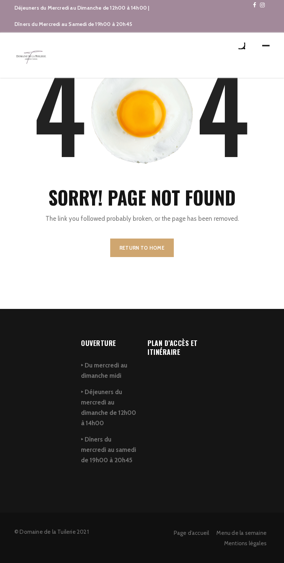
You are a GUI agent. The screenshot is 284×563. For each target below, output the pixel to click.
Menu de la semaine (241, 533)
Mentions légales (245, 543)
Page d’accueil (191, 533)
